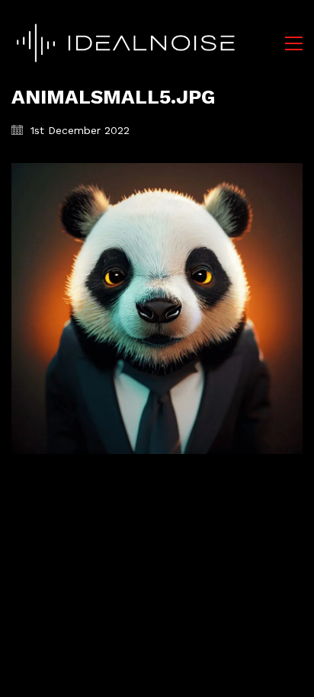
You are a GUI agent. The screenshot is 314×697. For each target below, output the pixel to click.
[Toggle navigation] (294, 43)
